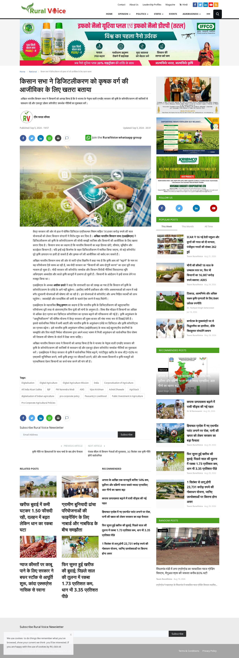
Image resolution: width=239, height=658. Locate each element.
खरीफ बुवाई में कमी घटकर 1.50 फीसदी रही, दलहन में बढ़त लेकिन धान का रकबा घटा (36, 517)
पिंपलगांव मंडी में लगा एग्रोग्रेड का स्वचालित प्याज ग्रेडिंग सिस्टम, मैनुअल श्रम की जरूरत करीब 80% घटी (185, 571)
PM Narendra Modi (65, 389)
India (96, 382)
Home (109, 13)
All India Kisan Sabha (32, 389)
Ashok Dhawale (116, 389)
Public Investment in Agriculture (127, 396)
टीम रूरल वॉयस (42, 117)
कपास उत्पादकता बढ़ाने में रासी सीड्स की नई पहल (201, 404)
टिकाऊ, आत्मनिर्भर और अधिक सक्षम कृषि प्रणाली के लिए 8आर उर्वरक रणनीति (203, 298)
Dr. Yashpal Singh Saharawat (200, 307)
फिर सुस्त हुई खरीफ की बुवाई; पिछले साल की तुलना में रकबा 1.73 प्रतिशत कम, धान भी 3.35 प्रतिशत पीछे (80, 580)
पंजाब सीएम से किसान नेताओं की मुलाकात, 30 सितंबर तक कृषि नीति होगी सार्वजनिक (119, 453)
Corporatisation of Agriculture (118, 382)
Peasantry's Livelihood (96, 396)
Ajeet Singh (163, 391)
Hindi (184, 4)
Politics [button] (141, 13)
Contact (121, 4)
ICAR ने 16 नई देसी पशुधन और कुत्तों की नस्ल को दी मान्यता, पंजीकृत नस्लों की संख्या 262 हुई (203, 244)
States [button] (158, 13)
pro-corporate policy (69, 396)
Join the (117, 137)
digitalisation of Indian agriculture (38, 396)
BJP (48, 389)
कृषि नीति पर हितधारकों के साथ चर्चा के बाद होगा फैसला (57, 451)
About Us (133, 4)
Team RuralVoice (195, 256)
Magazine (170, 4)
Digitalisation (28, 382)
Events (173, 13)
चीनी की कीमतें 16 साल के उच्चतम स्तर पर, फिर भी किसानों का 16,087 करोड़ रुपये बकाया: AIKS (200, 272)
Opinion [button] (123, 13)
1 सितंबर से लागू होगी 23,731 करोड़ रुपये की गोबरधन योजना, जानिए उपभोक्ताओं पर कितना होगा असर (125, 548)
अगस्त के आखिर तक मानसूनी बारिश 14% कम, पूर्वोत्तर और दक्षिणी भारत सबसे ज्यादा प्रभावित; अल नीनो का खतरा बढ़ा (125, 485)
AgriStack (134, 389)
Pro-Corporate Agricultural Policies (38, 402)
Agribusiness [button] (191, 13)
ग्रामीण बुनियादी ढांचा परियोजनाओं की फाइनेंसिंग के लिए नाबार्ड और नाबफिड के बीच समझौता (80, 517)
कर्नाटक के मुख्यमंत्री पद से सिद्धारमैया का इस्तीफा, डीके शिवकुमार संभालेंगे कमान (201, 326)
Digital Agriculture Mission (76, 382)
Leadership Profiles (152, 4)
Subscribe (126, 434)
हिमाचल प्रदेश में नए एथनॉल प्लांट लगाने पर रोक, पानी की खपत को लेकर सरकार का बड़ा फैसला (203, 433)
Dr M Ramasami (194, 411)
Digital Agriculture (48, 382)
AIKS (82, 389)
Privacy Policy (209, 650)
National (33, 71)
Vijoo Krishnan (97, 389)
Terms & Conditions (189, 650)
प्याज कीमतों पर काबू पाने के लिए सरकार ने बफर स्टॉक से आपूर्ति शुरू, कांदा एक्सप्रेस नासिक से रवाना (37, 577)
